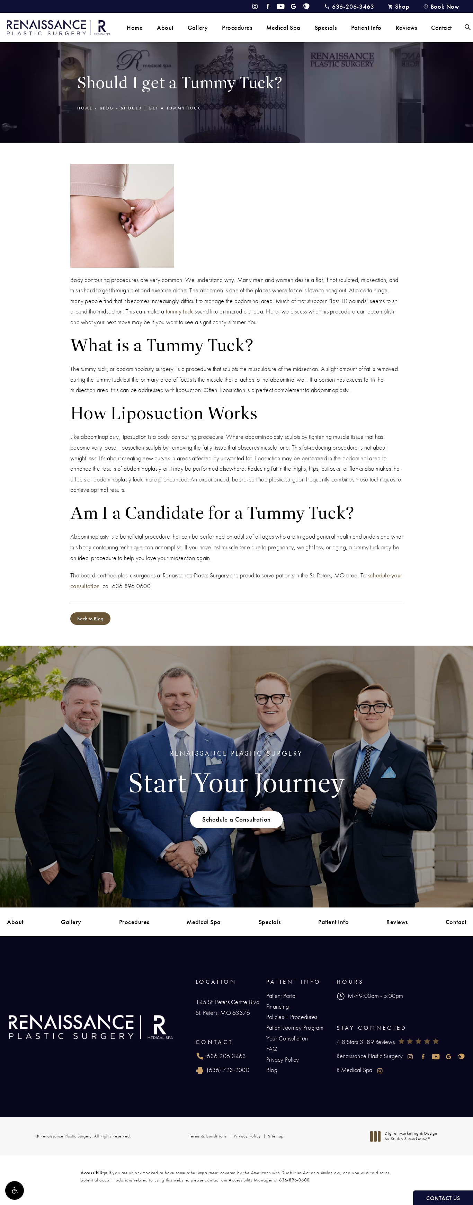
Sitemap (276, 1136)
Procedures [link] (237, 28)
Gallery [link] (198, 28)
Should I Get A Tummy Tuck (161, 108)
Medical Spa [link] (283, 28)
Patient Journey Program (295, 1027)
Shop (402, 6)
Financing (277, 1006)
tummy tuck (179, 311)
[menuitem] (134, 27)
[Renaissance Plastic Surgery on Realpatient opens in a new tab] (306, 6)
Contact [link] (441, 28)
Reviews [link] (406, 28)
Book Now (445, 6)
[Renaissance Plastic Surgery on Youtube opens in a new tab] (280, 6)
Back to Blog (90, 618)
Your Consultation (287, 1038)
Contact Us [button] (443, 1198)
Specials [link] (326, 28)
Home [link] (135, 28)
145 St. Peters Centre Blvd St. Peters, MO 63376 (227, 1007)
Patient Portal (281, 996)
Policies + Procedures (291, 1017)
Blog (107, 108)
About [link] (165, 28)
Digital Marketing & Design (410, 1136)
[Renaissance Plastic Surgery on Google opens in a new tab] (293, 6)
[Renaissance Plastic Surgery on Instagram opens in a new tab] (255, 6)
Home (85, 108)
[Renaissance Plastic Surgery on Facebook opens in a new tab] (268, 6)
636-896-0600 (294, 1180)
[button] (14, 1190)
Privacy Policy (282, 1059)
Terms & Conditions (208, 1136)
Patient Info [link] (366, 28)
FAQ (272, 1049)
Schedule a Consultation (236, 819)
